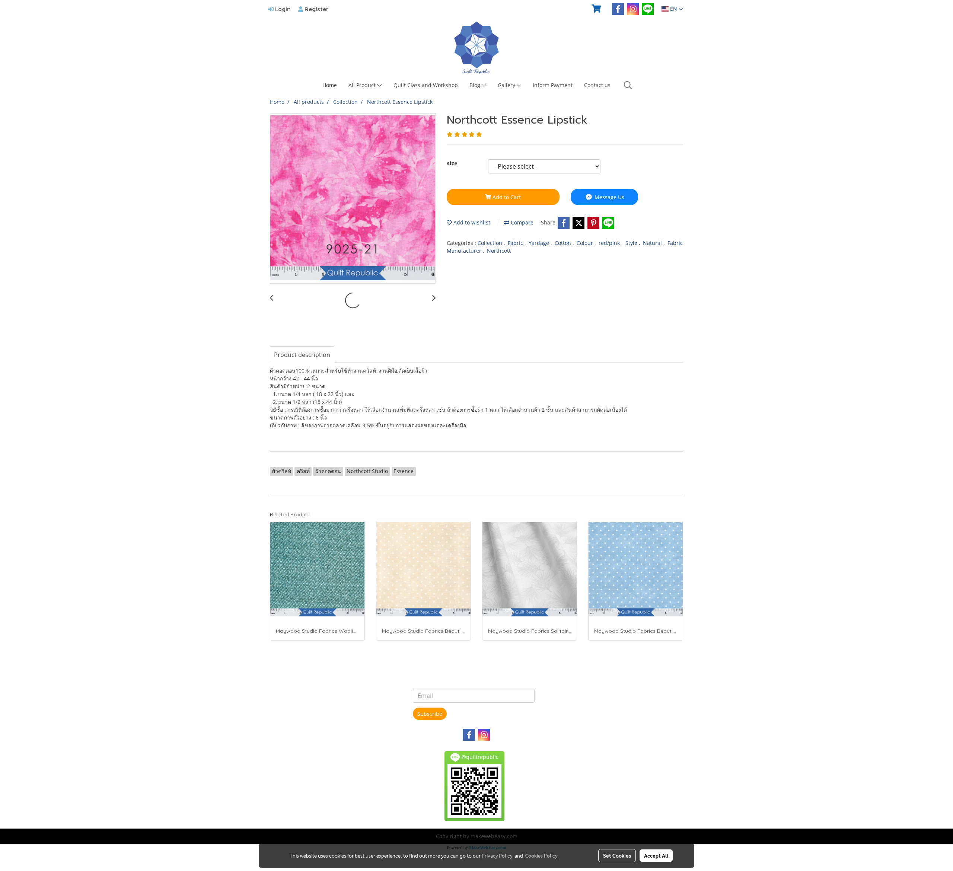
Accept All (656, 855)
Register (315, 9)
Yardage (540, 242)
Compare (521, 222)
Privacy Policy (497, 855)
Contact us (597, 85)
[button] (628, 85)
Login (282, 9)
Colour (586, 242)
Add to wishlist (471, 222)
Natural (653, 242)
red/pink (610, 242)
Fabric (516, 242)
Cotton (564, 242)
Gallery (507, 85)
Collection (491, 242)
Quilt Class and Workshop (425, 85)
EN (674, 8)
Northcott (499, 250)
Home (329, 85)
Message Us (608, 197)
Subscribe (429, 713)
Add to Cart (506, 197)
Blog (475, 85)
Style (632, 242)
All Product (362, 85)
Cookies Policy (541, 855)
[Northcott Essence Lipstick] (352, 199)
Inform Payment (553, 85)
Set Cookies (617, 855)
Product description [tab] (302, 355)
